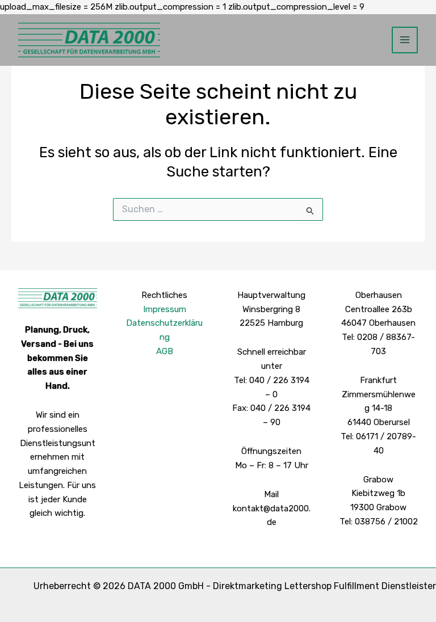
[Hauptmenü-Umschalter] (405, 40)
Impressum (164, 309)
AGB (164, 351)
